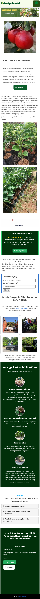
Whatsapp (10, 562)
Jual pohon (22, 596)
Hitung (6, 290)
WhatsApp (21, 87)
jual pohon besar (22, 308)
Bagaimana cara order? (15, 506)
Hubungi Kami (20, 251)
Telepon (10, 567)
